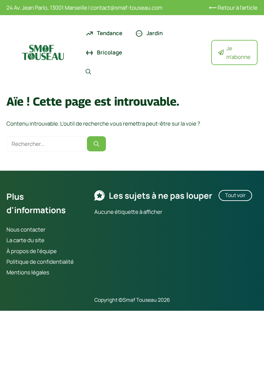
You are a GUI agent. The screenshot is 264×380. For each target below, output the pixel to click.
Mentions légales (27, 272)
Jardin (154, 33)
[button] (88, 71)
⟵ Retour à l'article (233, 7)
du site (35, 240)
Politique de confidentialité (40, 261)
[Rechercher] (96, 144)
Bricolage (109, 52)
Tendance (109, 33)
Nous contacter (25, 229)
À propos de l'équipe (31, 251)
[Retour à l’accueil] (42, 51)
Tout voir (235, 195)
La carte (16, 240)
